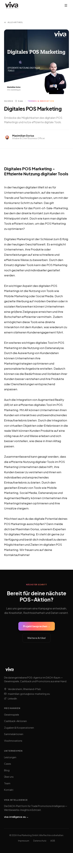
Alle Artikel (15, 22)
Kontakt (8, 789)
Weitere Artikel (36, 637)
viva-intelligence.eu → (16, 816)
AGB (52, 840)
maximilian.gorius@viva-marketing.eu (29, 693)
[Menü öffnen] (66, 5)
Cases (7, 763)
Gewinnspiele (11, 714)
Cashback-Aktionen (15, 721)
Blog (7, 770)
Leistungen (10, 757)
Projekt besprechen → (36, 626)
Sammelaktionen (13, 734)
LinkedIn (12, 698)
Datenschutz (39, 840)
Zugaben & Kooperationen (19, 727)
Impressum (23, 840)
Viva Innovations (13, 740)
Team (7, 783)
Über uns (9, 776)
